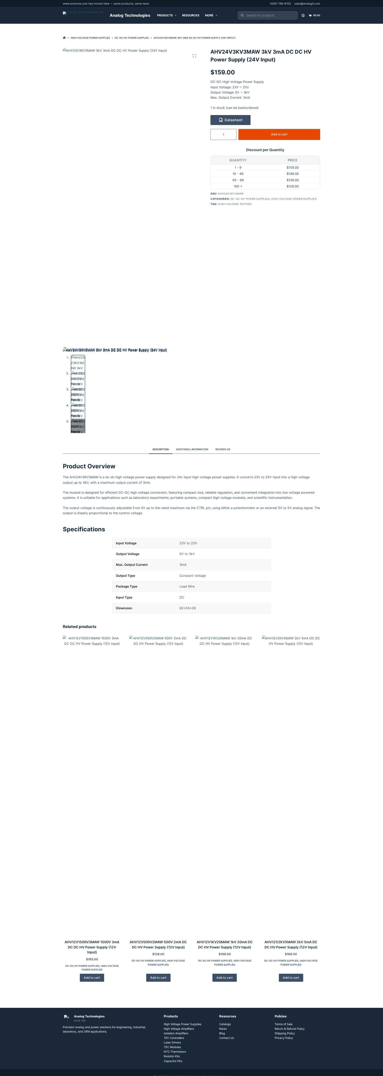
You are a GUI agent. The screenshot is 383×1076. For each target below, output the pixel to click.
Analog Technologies (130, 15)
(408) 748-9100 (280, 3)
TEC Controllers (174, 1038)
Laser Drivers (172, 1042)
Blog (222, 1033)
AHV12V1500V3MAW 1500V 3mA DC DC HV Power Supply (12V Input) (92, 947)
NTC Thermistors (175, 1051)
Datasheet (234, 120)
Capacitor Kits (173, 1061)
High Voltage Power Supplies (294, 198)
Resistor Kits (172, 1056)
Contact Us (226, 1038)
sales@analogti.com (307, 3)
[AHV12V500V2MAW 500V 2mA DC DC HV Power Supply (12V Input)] (158, 785)
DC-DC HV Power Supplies (250, 198)
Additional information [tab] (192, 449)
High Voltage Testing (235, 204)
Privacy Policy (284, 1038)
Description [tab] (161, 449)
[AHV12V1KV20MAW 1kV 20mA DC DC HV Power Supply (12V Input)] (224, 785)
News (223, 1028)
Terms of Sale (283, 1024)
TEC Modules (172, 1047)
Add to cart (279, 134)
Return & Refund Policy (290, 1028)
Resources (190, 15)
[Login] (303, 15)
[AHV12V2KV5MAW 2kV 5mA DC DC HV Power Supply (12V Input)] (291, 785)
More (209, 15)
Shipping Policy (285, 1033)
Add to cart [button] (92, 978)
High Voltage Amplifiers (179, 1028)
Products (165, 15)
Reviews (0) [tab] (222, 449)
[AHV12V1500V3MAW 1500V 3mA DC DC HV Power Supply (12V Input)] (92, 785)
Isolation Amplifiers (176, 1033)
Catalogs (225, 1024)
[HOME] (64, 37)
